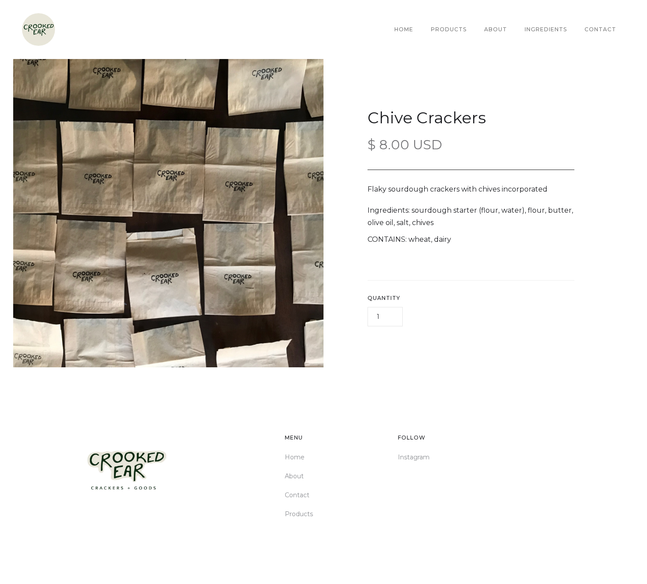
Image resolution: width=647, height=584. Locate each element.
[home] (38, 29)
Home (403, 29)
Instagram (414, 457)
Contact (600, 29)
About (495, 29)
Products (449, 29)
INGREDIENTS (546, 29)
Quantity (384, 298)
